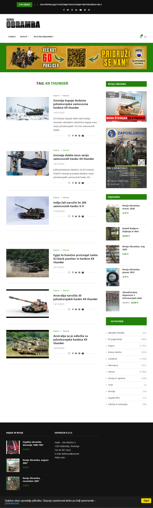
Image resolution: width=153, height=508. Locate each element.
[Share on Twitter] (76, 135)
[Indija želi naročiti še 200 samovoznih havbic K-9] (27, 210)
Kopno (56, 95)
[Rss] (89, 10)
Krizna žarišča (127, 352)
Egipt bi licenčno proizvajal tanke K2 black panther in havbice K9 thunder (75, 258)
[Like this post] (69, 135)
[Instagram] (72, 10)
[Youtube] (81, 10)
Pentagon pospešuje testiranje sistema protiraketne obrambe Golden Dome (79, 4)
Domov (12, 36)
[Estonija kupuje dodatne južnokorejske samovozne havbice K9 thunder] (27, 108)
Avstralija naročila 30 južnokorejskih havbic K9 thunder (75, 297)
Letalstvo (127, 358)
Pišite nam (60, 457)
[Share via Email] (83, 135)
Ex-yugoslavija (127, 339)
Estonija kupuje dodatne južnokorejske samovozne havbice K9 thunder (70, 104)
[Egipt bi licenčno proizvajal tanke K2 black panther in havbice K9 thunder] (27, 263)
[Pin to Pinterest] (79, 135)
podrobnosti (12, 503)
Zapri (146, 500)
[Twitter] (68, 10)
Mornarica (127, 365)
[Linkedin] (76, 10)
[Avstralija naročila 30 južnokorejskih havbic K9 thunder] (27, 303)
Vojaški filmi (127, 397)
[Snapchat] (85, 10)
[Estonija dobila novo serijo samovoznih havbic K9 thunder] (27, 163)
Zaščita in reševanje (127, 404)
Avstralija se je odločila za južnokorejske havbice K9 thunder (70, 339)
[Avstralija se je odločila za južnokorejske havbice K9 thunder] (27, 344)
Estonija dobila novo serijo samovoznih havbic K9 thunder (73, 157)
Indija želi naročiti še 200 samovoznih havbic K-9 (69, 204)
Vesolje (127, 391)
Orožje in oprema (127, 378)
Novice (23, 36)
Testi (127, 384)
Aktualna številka (127, 332)
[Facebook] (63, 10)
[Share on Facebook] (73, 135)
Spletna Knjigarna (43, 36)
